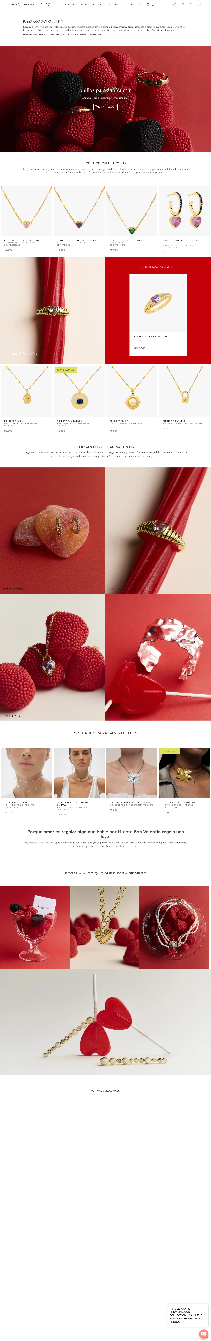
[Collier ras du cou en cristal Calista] (79, 773)
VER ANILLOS (105, 107)
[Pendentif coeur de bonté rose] (26, 211)
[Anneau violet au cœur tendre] (158, 304)
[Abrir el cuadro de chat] (203, 1334)
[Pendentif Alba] (26, 391)
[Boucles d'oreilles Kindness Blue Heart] (184, 211)
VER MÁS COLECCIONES (105, 1091)
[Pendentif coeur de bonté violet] (79, 211)
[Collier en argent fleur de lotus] (131, 773)
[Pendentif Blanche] (184, 391)
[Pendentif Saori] (131, 391)
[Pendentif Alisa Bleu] (79, 391)
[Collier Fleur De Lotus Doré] (184, 773)
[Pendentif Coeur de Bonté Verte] (131, 211)
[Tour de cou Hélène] (26, 773)
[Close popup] (205, 1307)
